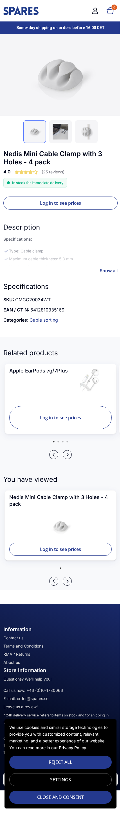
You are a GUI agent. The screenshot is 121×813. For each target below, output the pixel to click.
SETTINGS (60, 780)
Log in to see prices (60, 203)
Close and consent (60, 797)
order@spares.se (32, 698)
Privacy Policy (72, 747)
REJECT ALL (60, 762)
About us (11, 662)
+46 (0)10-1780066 (44, 690)
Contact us (13, 637)
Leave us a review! (20, 706)
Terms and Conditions (23, 646)
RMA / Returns (16, 654)
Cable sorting (44, 320)
